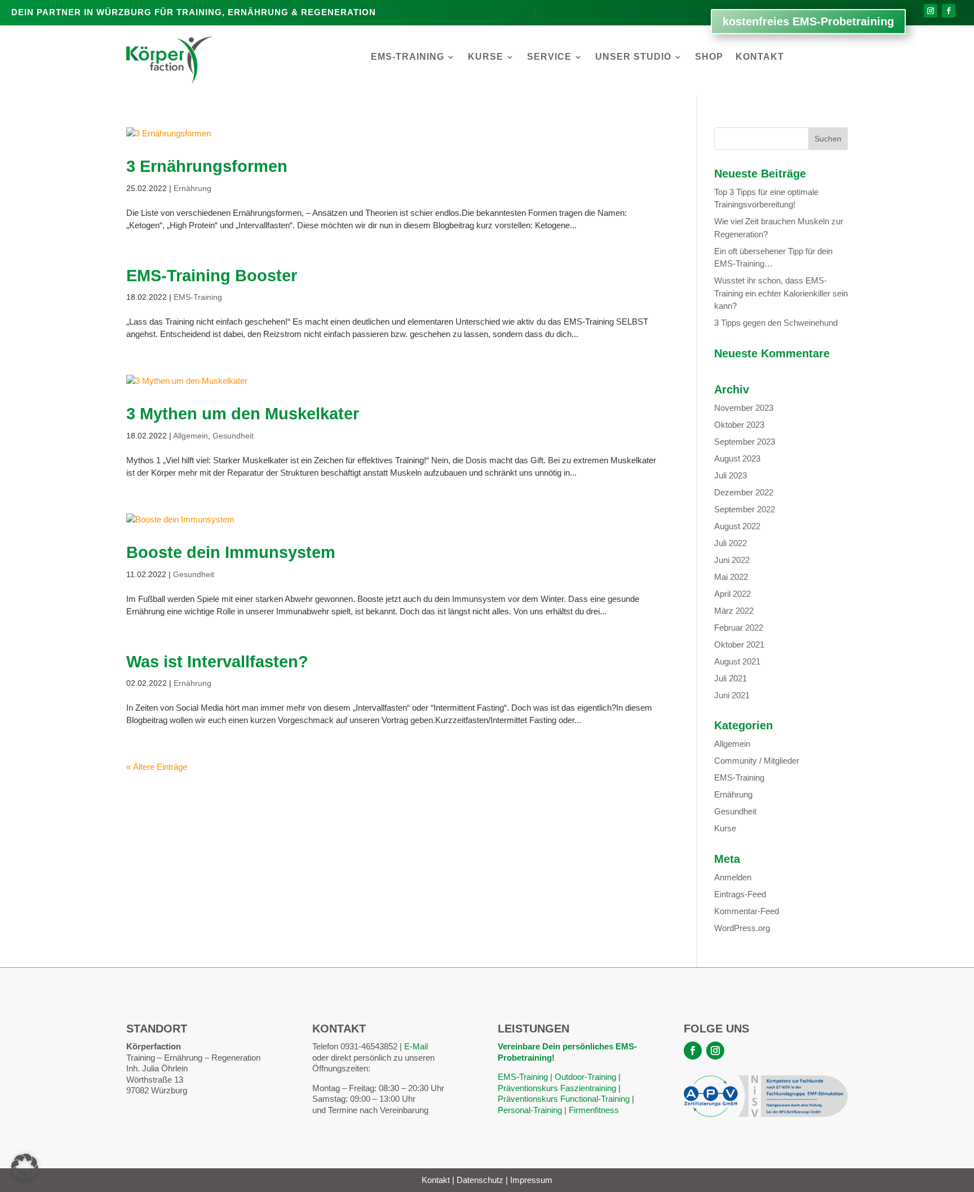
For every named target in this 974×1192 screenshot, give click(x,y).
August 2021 (737, 661)
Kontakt (760, 57)
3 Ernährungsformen (206, 166)
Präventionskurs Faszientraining (557, 1088)
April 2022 (732, 594)
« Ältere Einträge (156, 767)
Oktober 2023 (739, 424)
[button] (25, 1167)
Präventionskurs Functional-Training (564, 1099)
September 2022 (744, 509)
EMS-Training (407, 57)
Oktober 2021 (739, 644)
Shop (709, 57)
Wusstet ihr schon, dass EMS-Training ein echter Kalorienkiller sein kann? (781, 293)
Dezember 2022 (743, 492)
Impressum (531, 1180)
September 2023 (744, 441)
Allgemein (190, 435)
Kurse (485, 57)
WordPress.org (742, 928)
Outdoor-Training (585, 1077)
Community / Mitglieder (756, 760)
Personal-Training (530, 1110)
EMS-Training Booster (211, 276)
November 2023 (743, 408)
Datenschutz (480, 1180)
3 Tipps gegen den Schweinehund (776, 322)
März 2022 (734, 610)
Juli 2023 (730, 475)
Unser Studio (633, 57)
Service (549, 57)
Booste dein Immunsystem (230, 552)
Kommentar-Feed (746, 911)
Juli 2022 (730, 543)
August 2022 (737, 526)
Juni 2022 (732, 560)
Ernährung (192, 188)
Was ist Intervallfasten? (217, 662)
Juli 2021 (730, 678)
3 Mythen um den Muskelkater (242, 414)
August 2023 (737, 458)
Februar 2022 (738, 627)
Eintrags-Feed (740, 894)
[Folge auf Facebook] (948, 10)
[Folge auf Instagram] (930, 10)
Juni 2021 (732, 695)
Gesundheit (233, 435)
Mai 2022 (731, 577)
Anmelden (732, 877)
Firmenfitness (594, 1110)
